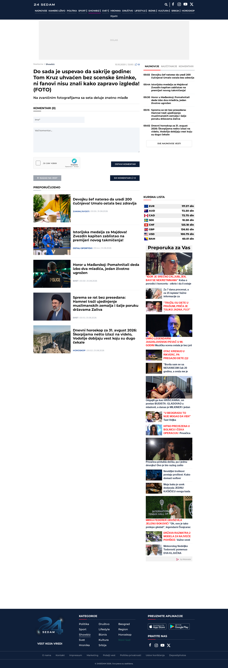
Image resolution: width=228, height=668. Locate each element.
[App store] (157, 626)
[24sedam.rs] (44, 4)
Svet (105, 11)
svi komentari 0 (125, 178)
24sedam (101, 663)
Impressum (75, 655)
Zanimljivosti (81, 211)
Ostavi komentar (125, 164)
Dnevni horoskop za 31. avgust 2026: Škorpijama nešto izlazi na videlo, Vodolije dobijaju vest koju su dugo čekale (105, 336)
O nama (46, 655)
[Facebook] (173, 4)
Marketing (92, 655)
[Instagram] (179, 4)
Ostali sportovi (82, 248)
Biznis (152, 11)
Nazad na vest (48, 178)
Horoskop (188, 11)
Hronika (115, 11)
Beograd (124, 624)
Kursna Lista (154, 197)
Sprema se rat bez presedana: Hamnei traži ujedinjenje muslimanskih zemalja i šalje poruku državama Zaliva (105, 304)
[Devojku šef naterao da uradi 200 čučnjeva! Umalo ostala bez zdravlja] (52, 208)
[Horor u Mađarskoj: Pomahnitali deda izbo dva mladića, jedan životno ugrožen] (52, 274)
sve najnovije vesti (169, 143)
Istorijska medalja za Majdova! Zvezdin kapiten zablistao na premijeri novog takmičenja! (100, 236)
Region (123, 629)
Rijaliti (114, 16)
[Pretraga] (166, 5)
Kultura (163, 11)
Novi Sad (124, 640)
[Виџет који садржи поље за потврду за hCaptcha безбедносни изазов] (56, 163)
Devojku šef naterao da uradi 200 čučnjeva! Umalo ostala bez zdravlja (105, 201)
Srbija (175, 11)
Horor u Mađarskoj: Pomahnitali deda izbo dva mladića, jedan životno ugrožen (106, 269)
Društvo (127, 11)
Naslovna (38, 64)
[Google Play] (179, 626)
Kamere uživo (57, 11)
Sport (82, 11)
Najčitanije (169, 66)
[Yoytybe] (185, 4)
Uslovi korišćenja (155, 655)
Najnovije (41, 11)
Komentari (186, 66)
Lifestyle (140, 11)
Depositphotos (177, 655)
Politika (72, 11)
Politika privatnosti (130, 655)
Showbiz (94, 11)
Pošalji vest (109, 655)
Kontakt (60, 655)
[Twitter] (191, 4)
